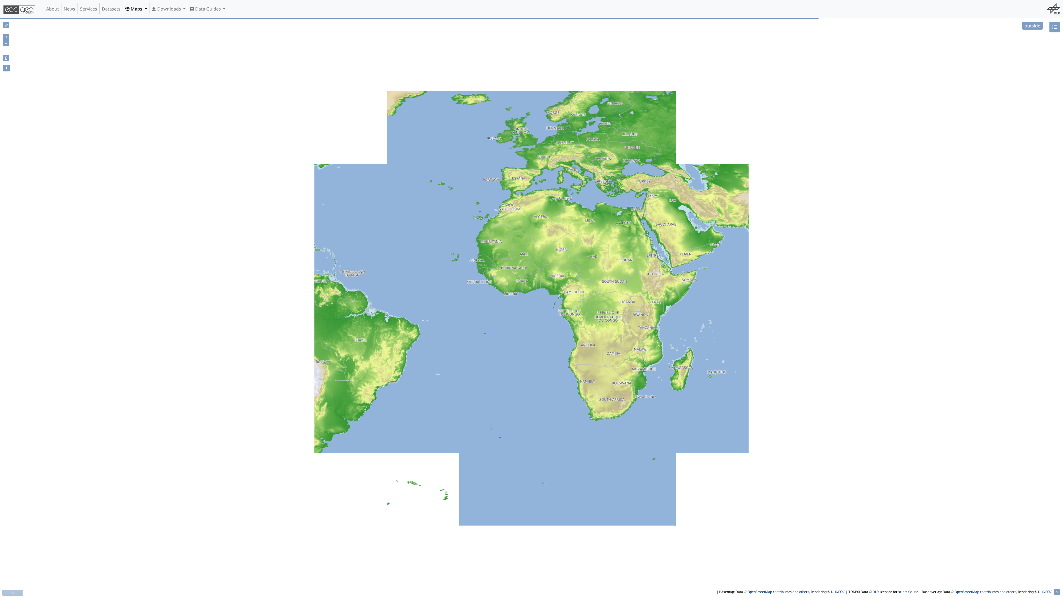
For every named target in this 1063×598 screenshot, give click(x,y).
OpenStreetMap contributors (769, 591)
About (52, 9)
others (804, 591)
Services (88, 9)
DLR (876, 591)
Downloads (169, 9)
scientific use (908, 591)
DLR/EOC (838, 591)
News (69, 9)
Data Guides (208, 9)
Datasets (111, 9)
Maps (136, 9)
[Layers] (1054, 27)
